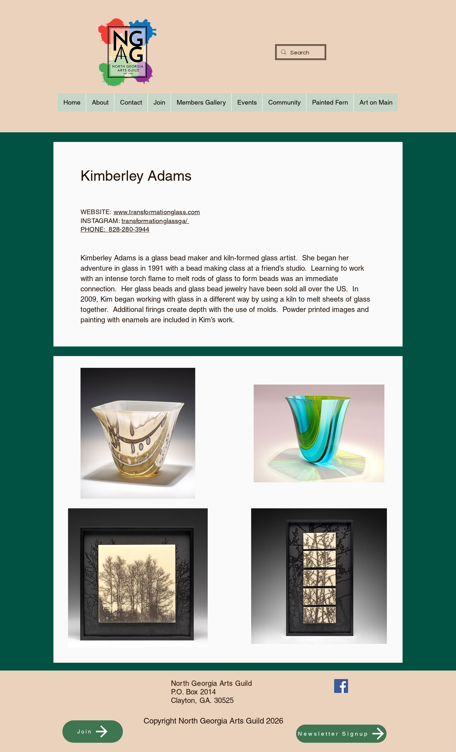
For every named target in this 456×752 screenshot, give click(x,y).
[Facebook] (341, 686)
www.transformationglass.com (157, 212)
